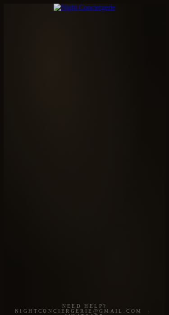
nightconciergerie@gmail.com (78, 311)
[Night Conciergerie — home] (84, 8)
